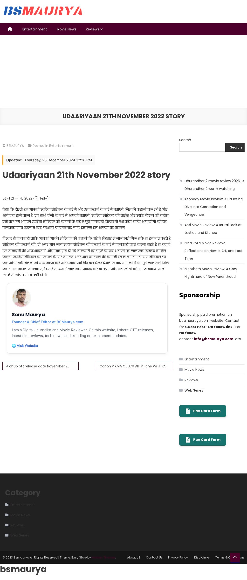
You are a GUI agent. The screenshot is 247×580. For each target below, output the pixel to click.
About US (133, 557)
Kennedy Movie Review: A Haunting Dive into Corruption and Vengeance (214, 207)
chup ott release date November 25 (39, 366)
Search (185, 139)
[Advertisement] (123, 71)
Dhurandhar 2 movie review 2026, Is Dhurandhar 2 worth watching (214, 185)
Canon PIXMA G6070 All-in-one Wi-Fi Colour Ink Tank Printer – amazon (136, 366)
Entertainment (34, 29)
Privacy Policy (178, 557)
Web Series (194, 390)
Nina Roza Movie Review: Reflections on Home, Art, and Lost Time (213, 251)
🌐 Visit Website (25, 346)
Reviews (92, 29)
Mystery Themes (103, 557)
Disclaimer (202, 557)
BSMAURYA (15, 145)
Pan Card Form (206, 410)
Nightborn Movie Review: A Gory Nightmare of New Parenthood (211, 272)
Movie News (66, 29)
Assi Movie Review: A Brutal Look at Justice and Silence (213, 228)
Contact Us (154, 557)
